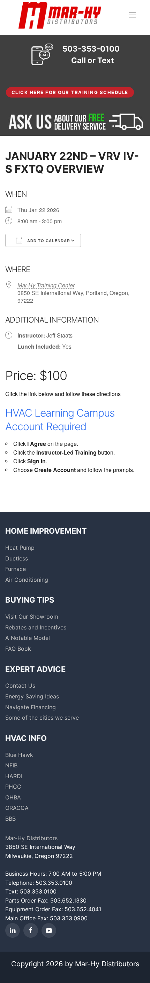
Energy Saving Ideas (32, 696)
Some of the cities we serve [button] (42, 717)
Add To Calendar (48, 241)
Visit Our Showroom (31, 616)
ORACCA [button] (17, 807)
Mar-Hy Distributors (31, 838)
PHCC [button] (13, 786)
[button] (132, 15)
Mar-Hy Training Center (46, 285)
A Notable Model (27, 637)
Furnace (15, 568)
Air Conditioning (26, 579)
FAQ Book (18, 648)
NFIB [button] (11, 765)
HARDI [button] (13, 776)
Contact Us (20, 685)
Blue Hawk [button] (19, 754)
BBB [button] (10, 818)
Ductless (16, 558)
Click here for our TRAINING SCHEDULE (70, 92)
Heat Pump (20, 547)
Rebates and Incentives (35, 627)
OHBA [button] (13, 797)
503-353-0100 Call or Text (91, 54)
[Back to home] (59, 15)
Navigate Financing (30, 707)
